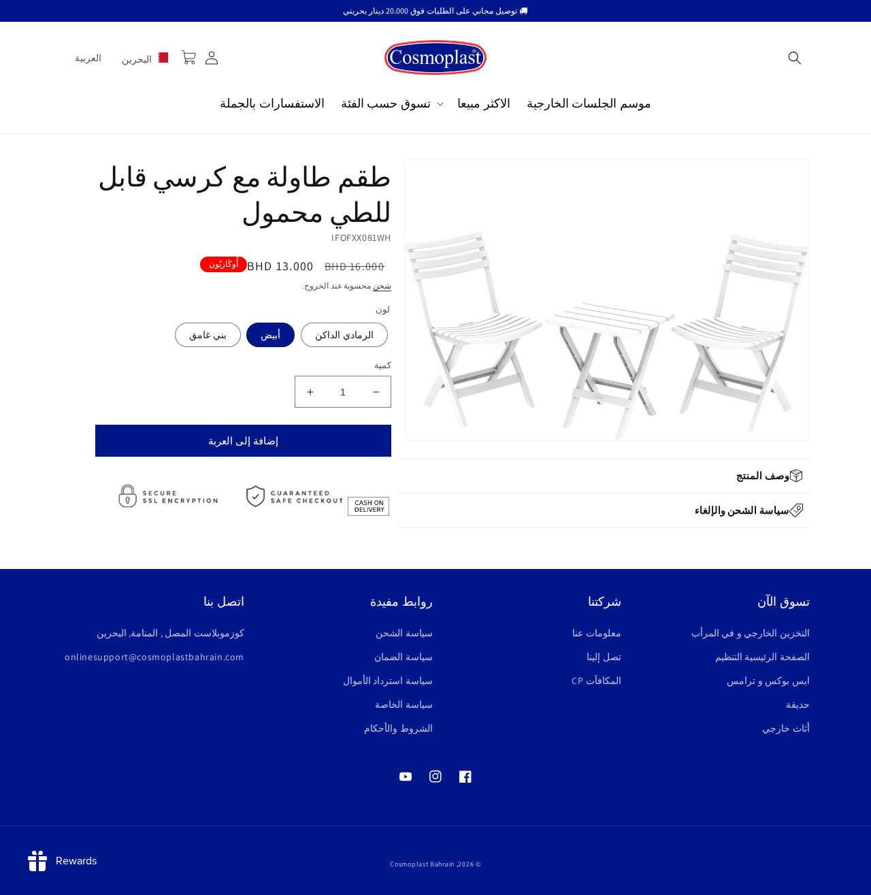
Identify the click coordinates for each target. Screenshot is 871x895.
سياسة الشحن (404, 633)
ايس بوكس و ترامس (768, 680)
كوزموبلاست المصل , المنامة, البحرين (170, 633)
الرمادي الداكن (344, 335)
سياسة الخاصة (404, 704)
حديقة (798, 704)
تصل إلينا (604, 657)
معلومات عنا (596, 633)
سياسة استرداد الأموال (388, 680)
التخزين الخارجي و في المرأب (750, 633)
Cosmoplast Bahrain (422, 864)
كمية (382, 365)
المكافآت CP (596, 680)
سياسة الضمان (403, 657)
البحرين (138, 59)
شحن (382, 285)
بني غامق (208, 335)
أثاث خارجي (786, 728)
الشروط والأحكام (398, 728)
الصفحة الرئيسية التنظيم (762, 657)
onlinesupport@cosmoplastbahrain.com (154, 657)
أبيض (270, 335)
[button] (795, 58)
